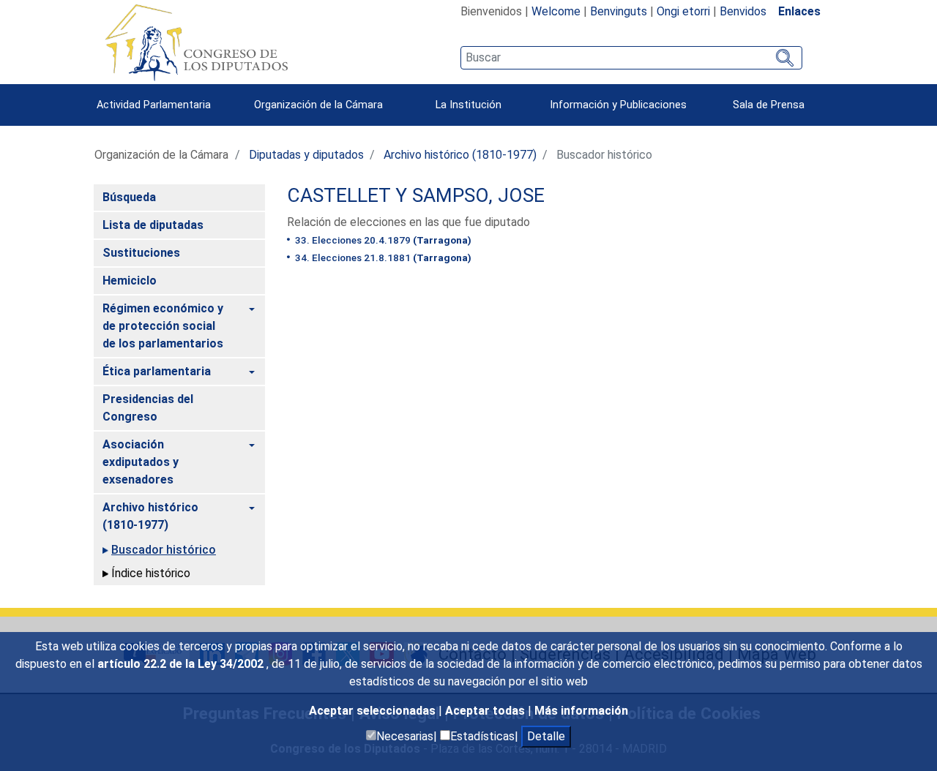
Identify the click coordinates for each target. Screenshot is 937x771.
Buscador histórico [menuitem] (163, 550)
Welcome (556, 11)
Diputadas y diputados (306, 155)
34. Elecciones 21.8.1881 (382, 257)
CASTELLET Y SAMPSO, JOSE (416, 195)
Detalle (546, 736)
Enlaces (799, 11)
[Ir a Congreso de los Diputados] (196, 42)
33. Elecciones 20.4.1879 (382, 240)
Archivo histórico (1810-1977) (460, 155)
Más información (581, 711)
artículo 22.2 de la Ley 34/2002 (181, 664)
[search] (631, 57)
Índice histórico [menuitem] (150, 573)
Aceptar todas (486, 711)
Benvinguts (618, 11)
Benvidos (743, 11)
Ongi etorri (683, 11)
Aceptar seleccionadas (373, 711)
